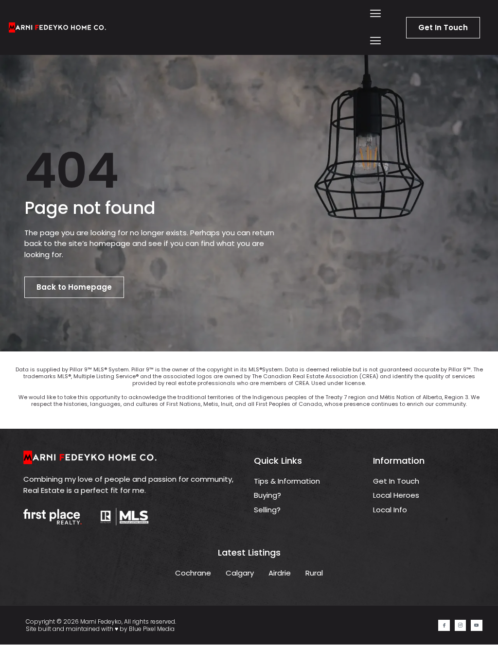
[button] (376, 14)
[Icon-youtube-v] (476, 625)
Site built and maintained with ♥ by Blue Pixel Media (100, 629)
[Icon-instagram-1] (460, 625)
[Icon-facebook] (443, 625)
